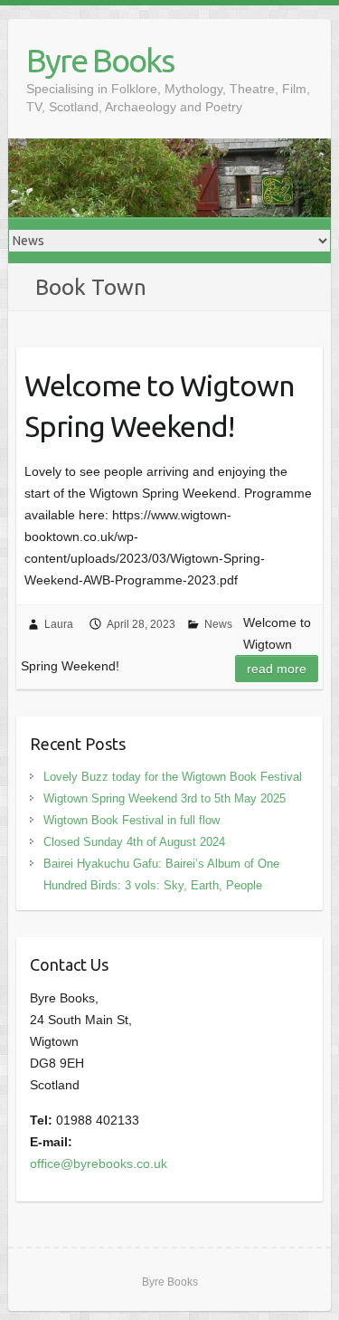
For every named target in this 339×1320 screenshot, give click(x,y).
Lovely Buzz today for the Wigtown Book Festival (172, 776)
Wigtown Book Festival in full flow (131, 820)
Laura (58, 624)
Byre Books (100, 60)
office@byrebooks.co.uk (98, 1163)
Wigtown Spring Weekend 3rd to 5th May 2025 (164, 798)
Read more (276, 668)
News (218, 624)
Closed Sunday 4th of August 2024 (134, 842)
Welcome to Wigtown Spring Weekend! (159, 405)
